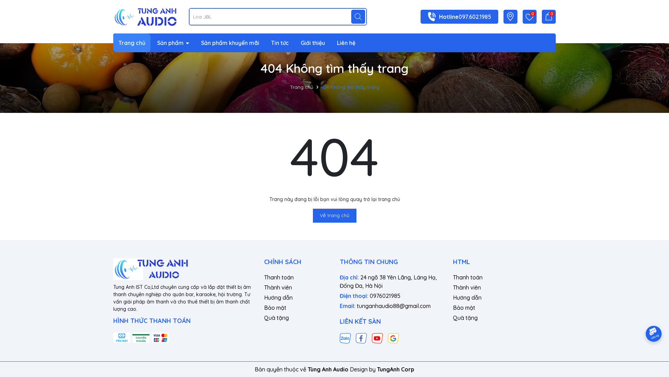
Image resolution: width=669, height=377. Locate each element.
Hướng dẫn (278, 297)
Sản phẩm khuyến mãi (230, 42)
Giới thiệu (313, 42)
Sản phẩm (171, 42)
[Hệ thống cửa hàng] (510, 16)
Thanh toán (279, 277)
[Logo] (145, 16)
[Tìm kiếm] (358, 17)
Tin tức (280, 42)
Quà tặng (276, 317)
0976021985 (385, 295)
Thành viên (278, 287)
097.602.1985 (475, 16)
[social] (345, 338)
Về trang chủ (334, 215)
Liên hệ (346, 42)
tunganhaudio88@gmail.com (394, 305)
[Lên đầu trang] (654, 314)
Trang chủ (131, 42)
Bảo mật (275, 307)
